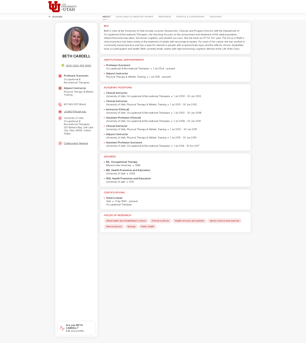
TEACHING (216, 16)
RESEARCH (165, 16)
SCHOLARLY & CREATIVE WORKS (134, 16)
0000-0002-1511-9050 (78, 65)
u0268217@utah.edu (75, 111)
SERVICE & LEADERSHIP (190, 16)
